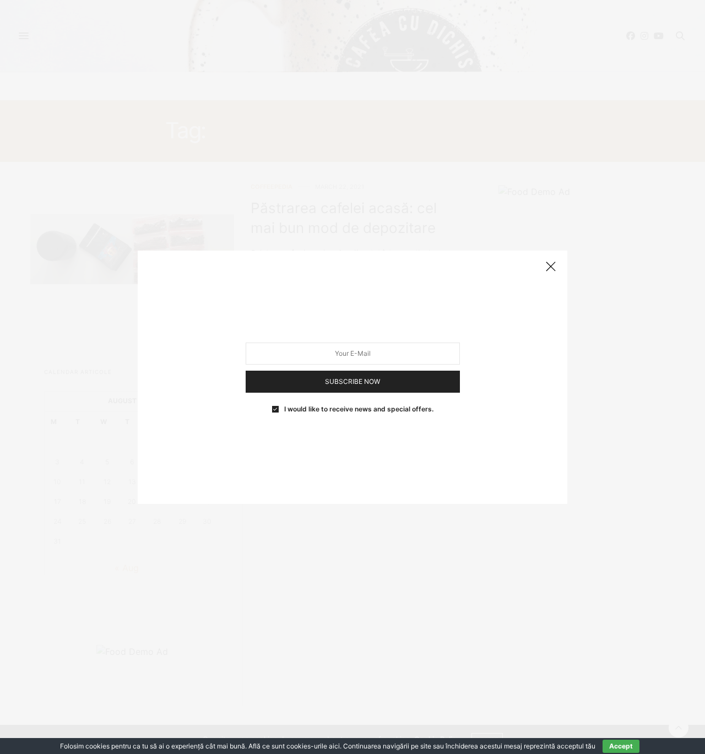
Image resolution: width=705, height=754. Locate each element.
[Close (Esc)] (551, 267)
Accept (621, 746)
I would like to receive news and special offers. (358, 408)
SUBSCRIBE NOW (352, 381)
